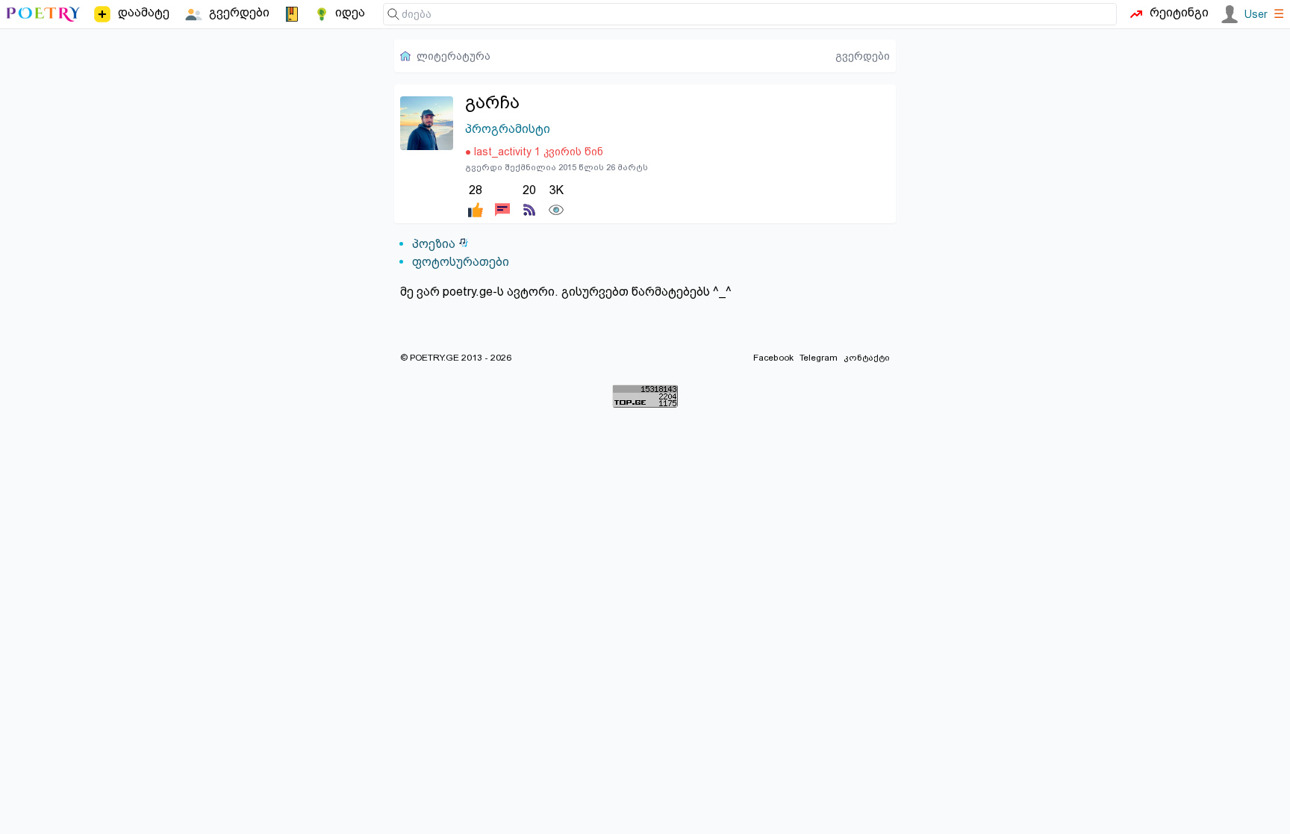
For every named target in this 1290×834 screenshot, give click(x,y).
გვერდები (862, 56)
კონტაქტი (867, 357)
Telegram (819, 357)
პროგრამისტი (507, 129)
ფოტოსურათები (460, 262)
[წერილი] (502, 199)
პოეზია (433, 244)
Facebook (773, 357)
